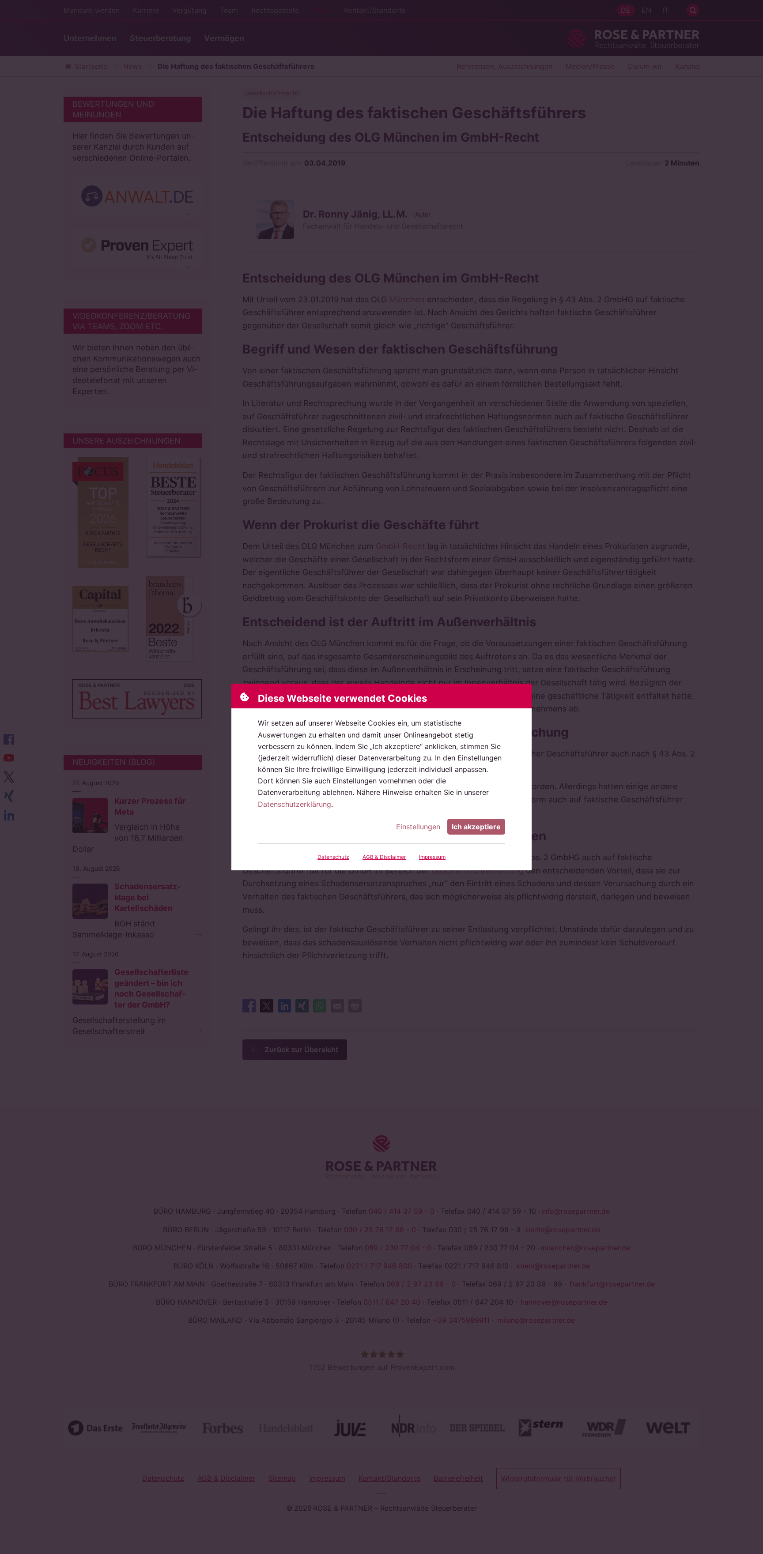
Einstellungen (418, 826)
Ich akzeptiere (476, 826)
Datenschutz (333, 857)
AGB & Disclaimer (384, 857)
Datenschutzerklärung (294, 804)
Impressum (432, 857)
